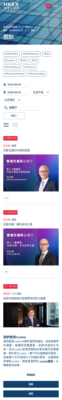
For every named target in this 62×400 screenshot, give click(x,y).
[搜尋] (48, 5)
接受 (31, 393)
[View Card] (15, 125)
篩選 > (14, 115)
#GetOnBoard (12, 67)
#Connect (10, 60)
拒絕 (31, 384)
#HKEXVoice (11, 53)
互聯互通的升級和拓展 (16, 150)
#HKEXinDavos (31, 53)
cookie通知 (46, 361)
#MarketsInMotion (14, 73)
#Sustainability (37, 73)
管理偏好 (31, 374)
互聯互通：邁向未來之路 (17, 224)
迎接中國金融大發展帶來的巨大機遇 (24, 298)
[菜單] (55, 5)
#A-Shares (29, 67)
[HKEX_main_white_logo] (15, 5)
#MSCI (23, 60)
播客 (14, 145)
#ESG (47, 53)
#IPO (34, 60)
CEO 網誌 (16, 293)
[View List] (6, 125)
